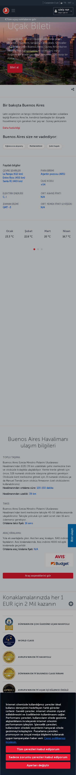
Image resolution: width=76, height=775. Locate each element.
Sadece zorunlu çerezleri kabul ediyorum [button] (38, 757)
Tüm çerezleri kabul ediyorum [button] (38, 749)
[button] (38, 765)
